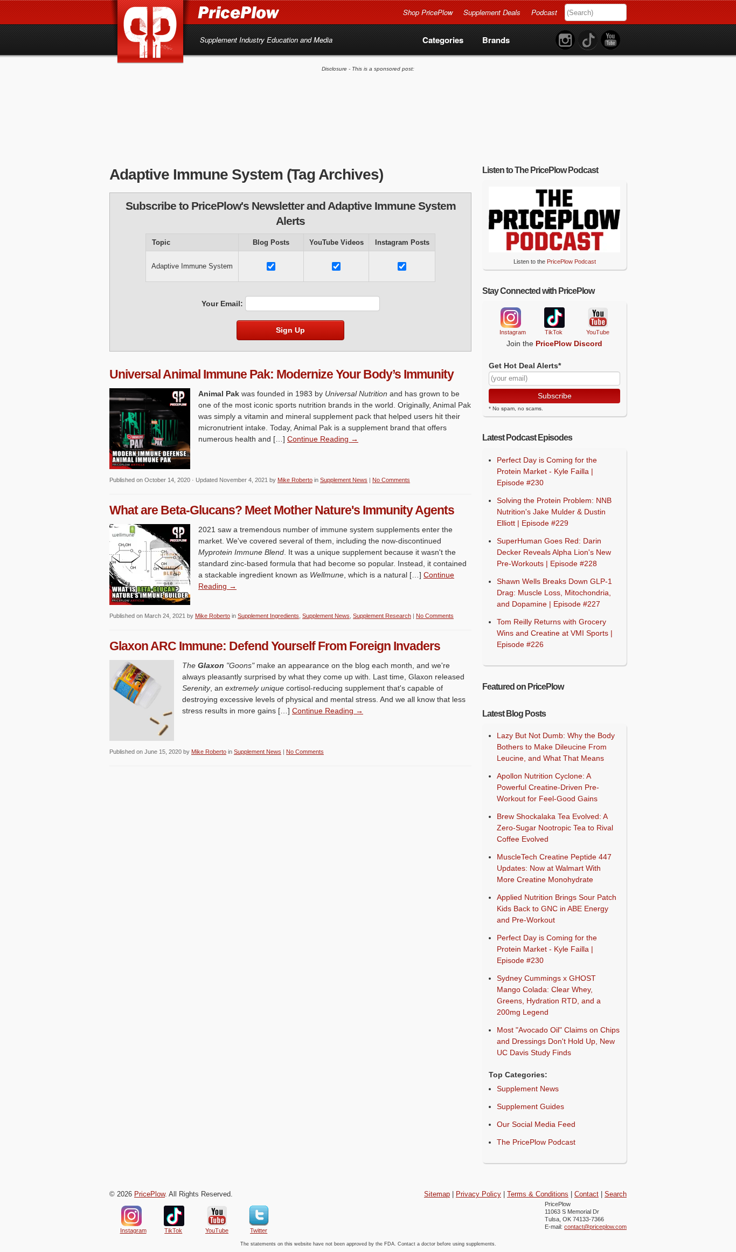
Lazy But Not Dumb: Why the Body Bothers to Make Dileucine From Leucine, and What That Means (556, 746)
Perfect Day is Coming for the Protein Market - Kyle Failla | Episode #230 (547, 471)
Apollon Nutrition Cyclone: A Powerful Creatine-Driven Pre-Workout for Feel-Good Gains (548, 787)
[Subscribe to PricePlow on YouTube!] (610, 40)
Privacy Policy (478, 1194)
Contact (586, 1194)
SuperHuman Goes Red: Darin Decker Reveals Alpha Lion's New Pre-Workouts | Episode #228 (554, 552)
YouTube (597, 317)
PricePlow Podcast (571, 261)
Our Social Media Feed (536, 1124)
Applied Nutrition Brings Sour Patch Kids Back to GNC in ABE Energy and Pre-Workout (556, 908)
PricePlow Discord (569, 343)
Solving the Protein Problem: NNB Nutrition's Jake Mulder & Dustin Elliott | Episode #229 (554, 511)
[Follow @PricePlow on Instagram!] (565, 40)
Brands (496, 40)
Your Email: (222, 303)
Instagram (510, 317)
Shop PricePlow (428, 12)
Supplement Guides (530, 1106)
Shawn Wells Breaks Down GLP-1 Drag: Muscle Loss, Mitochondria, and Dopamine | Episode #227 (554, 592)
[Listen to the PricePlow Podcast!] (554, 249)
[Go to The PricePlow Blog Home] (194, 12)
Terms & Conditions (537, 1194)
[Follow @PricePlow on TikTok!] (588, 40)
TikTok (554, 317)
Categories (442, 40)
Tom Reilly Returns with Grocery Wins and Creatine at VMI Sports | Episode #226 (555, 633)
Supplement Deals (491, 12)
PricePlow (149, 1194)
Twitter (259, 1216)
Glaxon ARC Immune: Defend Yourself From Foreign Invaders (274, 646)
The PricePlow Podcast (536, 1142)
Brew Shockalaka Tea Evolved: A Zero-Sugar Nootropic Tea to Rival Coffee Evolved (555, 827)
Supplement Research (382, 616)
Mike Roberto (295, 480)
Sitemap (437, 1194)
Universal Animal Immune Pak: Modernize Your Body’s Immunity (281, 374)
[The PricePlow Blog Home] (150, 32)
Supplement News (343, 480)
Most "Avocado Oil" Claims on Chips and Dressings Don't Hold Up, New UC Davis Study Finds (558, 1041)
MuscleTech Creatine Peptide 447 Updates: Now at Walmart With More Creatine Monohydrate (554, 868)
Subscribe (555, 395)
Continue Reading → (322, 439)
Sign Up (290, 330)
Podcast (544, 12)
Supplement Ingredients (268, 616)
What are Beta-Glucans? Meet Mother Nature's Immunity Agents (281, 510)
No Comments (391, 480)
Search (616, 1194)
